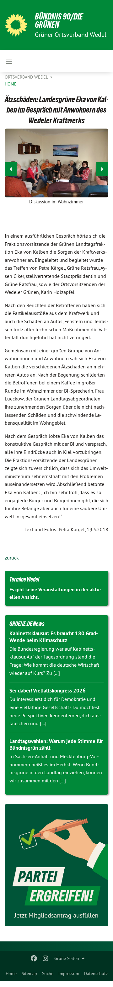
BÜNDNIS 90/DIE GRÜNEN (59, 21)
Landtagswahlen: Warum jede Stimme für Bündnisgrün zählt (56, 744)
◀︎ (11, 169)
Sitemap (29, 973)
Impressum (68, 973)
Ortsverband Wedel (27, 77)
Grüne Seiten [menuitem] (66, 958)
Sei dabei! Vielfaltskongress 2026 (47, 690)
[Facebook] (34, 958)
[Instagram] (45, 958)
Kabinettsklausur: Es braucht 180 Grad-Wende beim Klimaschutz (53, 636)
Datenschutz (96, 973)
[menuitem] (11, 973)
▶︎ (102, 169)
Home (11, 973)
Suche (47, 973)
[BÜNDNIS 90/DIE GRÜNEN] (16, 25)
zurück (12, 557)
